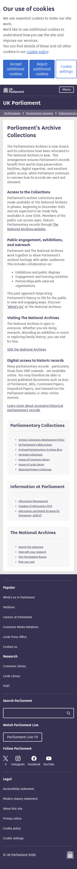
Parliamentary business (39, 113)
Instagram (18, 764)
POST (6, 686)
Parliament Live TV (22, 737)
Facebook (34, 764)
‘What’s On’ (15, 307)
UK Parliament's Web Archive (35, 444)
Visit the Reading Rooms (32, 556)
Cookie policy (12, 828)
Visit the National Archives (26, 349)
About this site (12, 808)
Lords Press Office (15, 637)
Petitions (9, 607)
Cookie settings (66, 69)
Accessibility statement (18, 789)
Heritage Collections (30, 454)
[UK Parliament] (13, 90)
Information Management (33, 501)
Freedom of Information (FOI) (35, 506)
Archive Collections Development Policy (41, 439)
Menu (66, 90)
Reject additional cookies (42, 69)
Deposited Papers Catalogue (35, 469)
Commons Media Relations (20, 627)
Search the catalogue (30, 546)
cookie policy (37, 51)
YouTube (48, 764)
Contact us (10, 647)
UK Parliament (22, 102)
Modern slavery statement (20, 799)
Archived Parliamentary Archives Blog (40, 449)
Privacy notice (12, 818)
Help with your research (32, 551)
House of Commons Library (34, 459)
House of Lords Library (31, 464)
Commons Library (14, 666)
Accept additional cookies (15, 69)
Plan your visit (26, 561)
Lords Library (11, 676)
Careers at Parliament (17, 617)
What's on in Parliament (19, 597)
